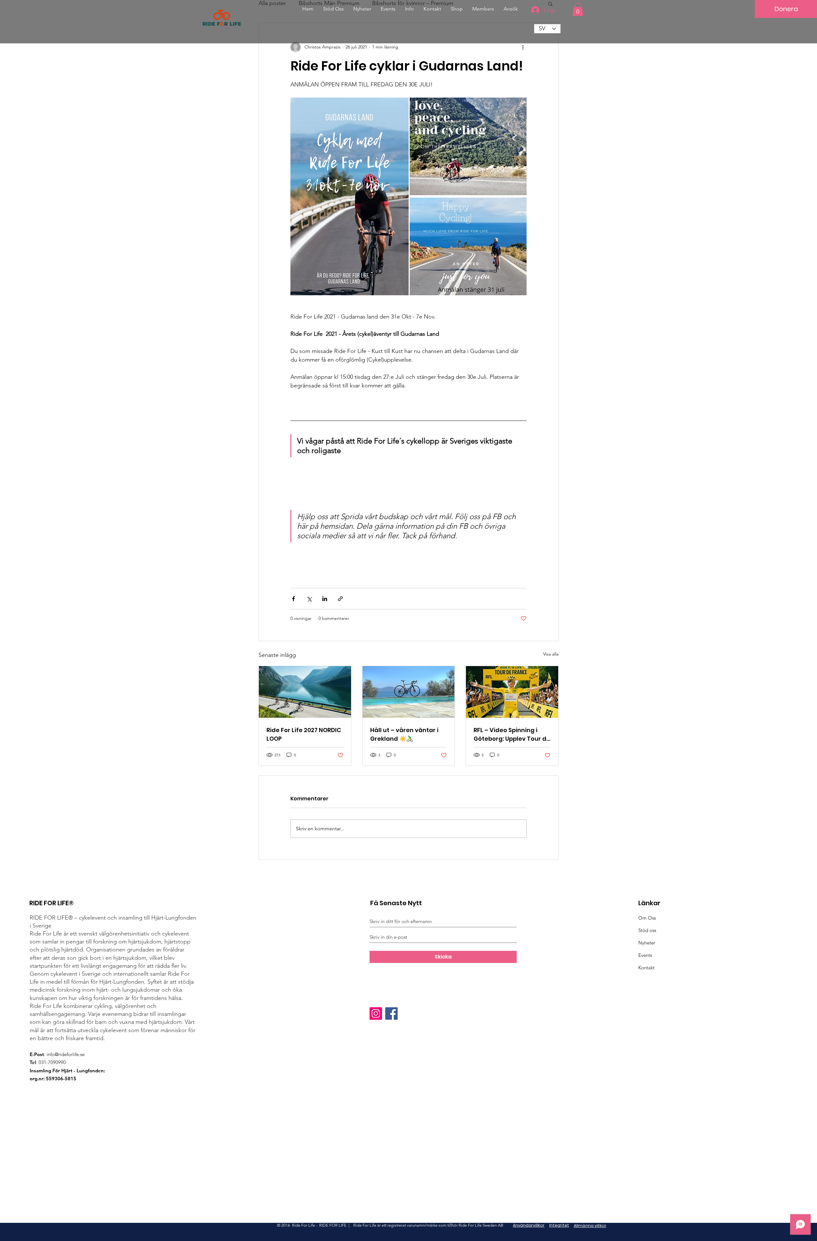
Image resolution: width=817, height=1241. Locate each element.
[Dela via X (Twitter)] (309, 599)
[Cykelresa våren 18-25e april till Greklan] (409, 692)
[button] (511, 9)
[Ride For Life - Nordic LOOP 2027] (305, 692)
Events (645, 955)
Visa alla (550, 654)
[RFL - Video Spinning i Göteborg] (512, 692)
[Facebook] (391, 1013)
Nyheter (646, 943)
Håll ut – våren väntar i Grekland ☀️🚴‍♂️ (404, 734)
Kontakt (646, 968)
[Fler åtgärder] (523, 47)
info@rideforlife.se (66, 1054)
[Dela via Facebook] (293, 599)
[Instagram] (376, 1013)
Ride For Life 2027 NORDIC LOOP (303, 734)
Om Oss (647, 918)
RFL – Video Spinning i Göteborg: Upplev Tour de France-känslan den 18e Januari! (512, 734)
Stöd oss (647, 930)
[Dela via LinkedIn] (325, 599)
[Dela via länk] (340, 599)
